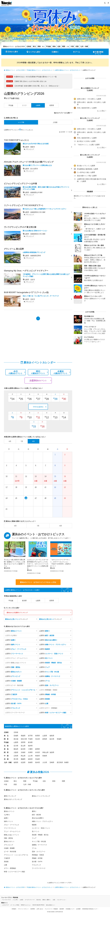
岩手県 (30, 736)
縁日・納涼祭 (36, 815)
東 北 (6, 736)
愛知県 (16, 749)
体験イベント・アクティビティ (42, 821)
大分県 (44, 762)
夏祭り (56, 52)
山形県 (44, 736)
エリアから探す (34, 52)
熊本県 (37, 762)
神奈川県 (24, 739)
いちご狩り (15, 899)
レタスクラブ (5, 905)
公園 (5, 865)
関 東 (6, 739)
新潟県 (24, 600)
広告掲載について (70, 909)
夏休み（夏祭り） (47, 899)
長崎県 (30, 762)
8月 (61, 526)
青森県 (23, 736)
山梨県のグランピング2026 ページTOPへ (60, 883)
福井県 (30, 746)
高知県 (37, 759)
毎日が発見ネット (50, 905)
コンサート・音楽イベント (41, 828)
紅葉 (54, 899)
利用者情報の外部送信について (89, 909)
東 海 (6, 749)
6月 (15, 526)
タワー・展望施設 (10, 868)
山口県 (30, 756)
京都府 (23, 752)
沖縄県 (66, 762)
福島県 (52, 736)
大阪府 (16, 752)
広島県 (16, 756)
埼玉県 (37, 739)
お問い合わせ (40, 909)
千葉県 (30, 739)
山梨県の (13, 631)
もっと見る (101, 111)
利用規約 (14, 909)
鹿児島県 (60, 762)
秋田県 (37, 736)
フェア (34, 838)
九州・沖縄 (84, 46)
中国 (72, 46)
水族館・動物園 (9, 848)
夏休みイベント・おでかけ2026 (14, 46)
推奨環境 (33, 909)
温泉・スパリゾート (38, 851)
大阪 (67, 46)
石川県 (16, 746)
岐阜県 (23, 749)
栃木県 (52, 739)
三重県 (30, 749)
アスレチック (36, 865)
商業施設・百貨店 (38, 855)
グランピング (8, 845)
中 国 (6, 756)
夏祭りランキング (10, 796)
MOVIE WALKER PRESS (38, 905)
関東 (39, 46)
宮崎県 (52, 762)
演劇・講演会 (8, 838)
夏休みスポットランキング (13, 799)
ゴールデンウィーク (30, 899)
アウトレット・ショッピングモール (16, 855)
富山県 (23, 746)
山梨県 (38, 600)
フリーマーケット (10, 828)
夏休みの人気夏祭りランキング (17, 612)
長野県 (51, 105)
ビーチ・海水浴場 (10, 851)
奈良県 (37, 752)
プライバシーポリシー (23, 909)
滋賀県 (52, 752)
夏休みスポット (9, 841)
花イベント (35, 831)
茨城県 (59, 739)
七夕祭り (7, 815)
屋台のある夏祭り (38, 818)
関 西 (6, 752)
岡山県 (23, 756)
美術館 (6, 861)
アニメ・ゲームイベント (12, 831)
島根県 (44, 756)
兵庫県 (30, 752)
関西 (63, 46)
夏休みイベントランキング (41, 796)
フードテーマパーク (38, 868)
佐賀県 (23, 762)
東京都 (16, 739)
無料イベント (8, 821)
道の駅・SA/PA (37, 861)
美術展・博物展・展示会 (40, 835)
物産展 (34, 825)
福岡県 (16, 762)
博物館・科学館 (37, 858)
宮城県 (16, 736)
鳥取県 (37, 756)
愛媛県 (23, 759)
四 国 (6, 759)
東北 (34, 46)
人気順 (55, 122)
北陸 (58, 46)
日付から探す (13, 51)
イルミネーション (61, 899)
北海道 (29, 46)
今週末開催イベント (99, 53)
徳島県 (30, 759)
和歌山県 (45, 752)
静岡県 (37, 749)
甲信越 (48, 46)
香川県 (16, 759)
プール (77, 52)
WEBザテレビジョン (26, 905)
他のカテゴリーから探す (62, 113)
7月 (38, 526)
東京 (43, 46)
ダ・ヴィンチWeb (15, 905)
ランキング (16, 619)
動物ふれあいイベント (11, 835)
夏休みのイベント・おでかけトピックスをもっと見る (38, 582)
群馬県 (44, 739)
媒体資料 (62, 909)
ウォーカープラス (6, 899)
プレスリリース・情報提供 (51, 909)
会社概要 (78, 909)
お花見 (21, 899)
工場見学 (7, 858)
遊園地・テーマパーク (39, 845)
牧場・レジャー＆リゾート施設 (14, 872)
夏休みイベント (9, 811)
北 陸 (6, 746)
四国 (77, 46)
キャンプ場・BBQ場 (39, 841)
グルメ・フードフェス (11, 825)
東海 (54, 46)
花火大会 (38, 899)
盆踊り (6, 818)
